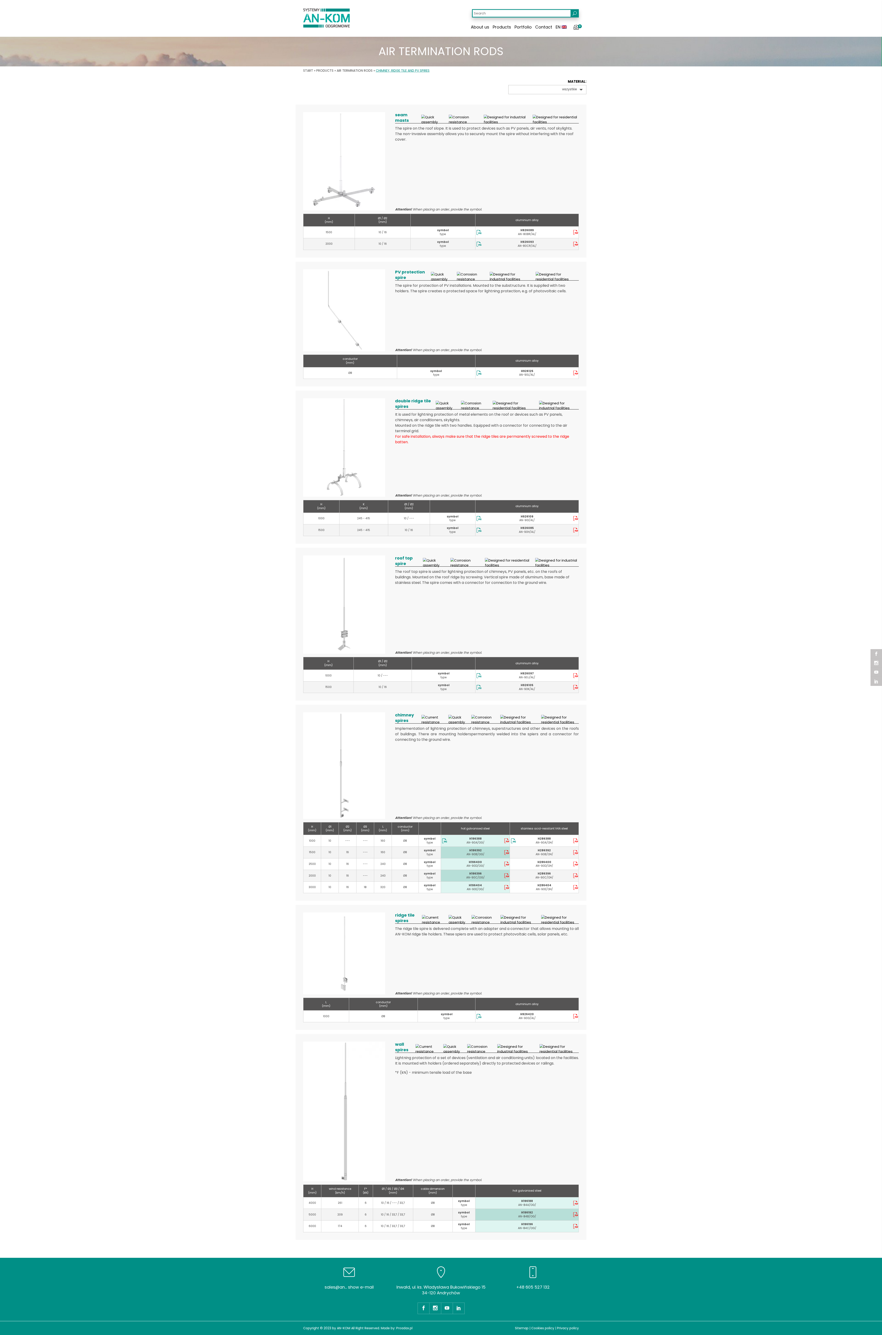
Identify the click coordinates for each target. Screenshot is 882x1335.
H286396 (544, 873)
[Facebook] (876, 653)
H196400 (475, 862)
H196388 (475, 839)
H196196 (527, 1224)
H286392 (544, 850)
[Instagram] (876, 663)
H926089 (527, 230)
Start (308, 70)
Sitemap (522, 1328)
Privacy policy (568, 1328)
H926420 (527, 1014)
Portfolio (523, 27)
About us (480, 27)
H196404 (475, 885)
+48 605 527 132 (533, 1287)
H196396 (475, 873)
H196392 (475, 850)
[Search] (575, 13)
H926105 (527, 685)
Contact (543, 27)
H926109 (527, 516)
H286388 (544, 839)
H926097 (527, 673)
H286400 (544, 862)
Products (502, 27)
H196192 (527, 1212)
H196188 (527, 1201)
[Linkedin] (876, 681)
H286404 (544, 885)
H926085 (527, 528)
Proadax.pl (404, 1328)
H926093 (527, 242)
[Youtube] (876, 672)
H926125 (527, 371)
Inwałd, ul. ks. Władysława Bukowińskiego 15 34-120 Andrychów (441, 1290)
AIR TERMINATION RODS (355, 70)
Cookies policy (542, 1328)
